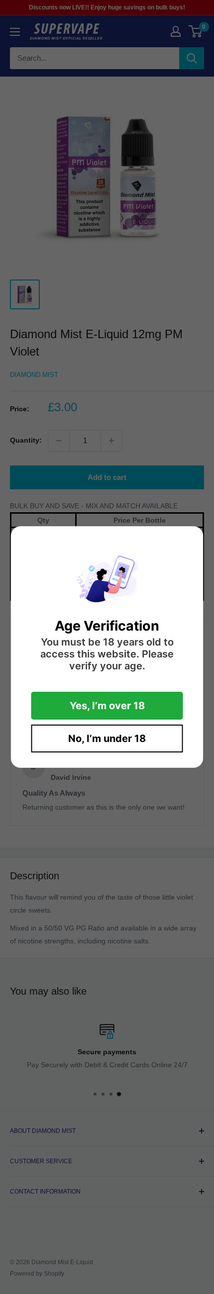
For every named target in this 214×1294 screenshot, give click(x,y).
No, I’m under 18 (107, 738)
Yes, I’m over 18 (107, 706)
